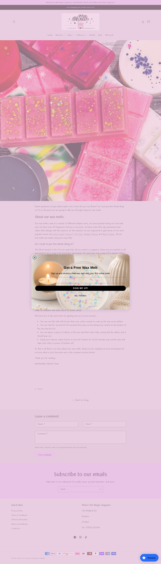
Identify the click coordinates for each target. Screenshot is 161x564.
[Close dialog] (34, 257)
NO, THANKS (81, 296)
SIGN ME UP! (80, 288)
